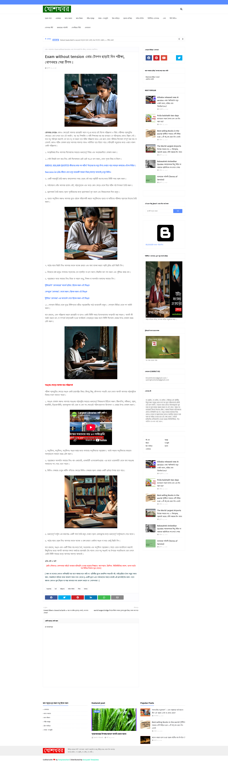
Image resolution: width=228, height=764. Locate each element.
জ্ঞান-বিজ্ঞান (47, 718)
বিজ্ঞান (147, 443)
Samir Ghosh (98, 737)
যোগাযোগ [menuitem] (88, 27)
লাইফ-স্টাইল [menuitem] (140, 18)
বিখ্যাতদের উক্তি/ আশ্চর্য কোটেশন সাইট (152, 78)
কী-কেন (148, 440)
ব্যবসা (166, 446)
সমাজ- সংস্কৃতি (48, 730)
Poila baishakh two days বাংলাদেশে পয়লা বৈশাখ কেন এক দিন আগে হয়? (168, 118)
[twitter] (179, 57)
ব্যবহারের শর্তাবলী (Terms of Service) (167, 178)
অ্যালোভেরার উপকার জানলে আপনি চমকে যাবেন (109, 733)
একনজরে (148, 449)
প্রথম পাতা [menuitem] (48, 18)
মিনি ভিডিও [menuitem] (173, 18)
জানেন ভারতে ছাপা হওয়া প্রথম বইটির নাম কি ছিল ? (168, 737)
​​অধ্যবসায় (51, 49)
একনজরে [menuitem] (58, 18)
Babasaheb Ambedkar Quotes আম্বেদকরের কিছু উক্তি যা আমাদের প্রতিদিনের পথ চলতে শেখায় (169, 164)
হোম (46, 49)
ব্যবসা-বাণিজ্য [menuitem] (127, 18)
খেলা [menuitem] (164, 18)
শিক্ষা (79, 589)
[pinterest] (156, 57)
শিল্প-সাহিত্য (149, 446)
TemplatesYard (64, 760)
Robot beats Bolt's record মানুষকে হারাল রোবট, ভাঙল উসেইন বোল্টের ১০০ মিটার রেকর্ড (87, 39)
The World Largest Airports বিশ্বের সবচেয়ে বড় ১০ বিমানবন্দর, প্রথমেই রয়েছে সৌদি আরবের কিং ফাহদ (169, 149)
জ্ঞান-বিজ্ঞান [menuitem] (79, 18)
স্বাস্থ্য (166, 440)
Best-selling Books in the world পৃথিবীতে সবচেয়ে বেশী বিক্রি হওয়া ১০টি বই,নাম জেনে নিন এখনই (168, 134)
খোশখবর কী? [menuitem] (49, 27)
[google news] (171, 57)
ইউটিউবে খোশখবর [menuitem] (153, 18)
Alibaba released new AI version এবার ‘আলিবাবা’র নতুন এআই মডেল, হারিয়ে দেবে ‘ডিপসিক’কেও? (168, 102)
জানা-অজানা (47, 713)
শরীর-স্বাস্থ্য (47, 722)
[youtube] (164, 57)
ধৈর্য (55, 589)
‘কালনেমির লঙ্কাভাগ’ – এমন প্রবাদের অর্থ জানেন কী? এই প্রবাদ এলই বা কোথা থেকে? (167, 711)
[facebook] (149, 57)
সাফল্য (85, 589)
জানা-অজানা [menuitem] (68, 18)
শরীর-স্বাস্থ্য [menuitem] (90, 18)
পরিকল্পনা (62, 589)
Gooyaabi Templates (91, 760)
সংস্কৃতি (167, 443)
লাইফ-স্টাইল (71, 589)
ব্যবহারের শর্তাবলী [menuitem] (62, 27)
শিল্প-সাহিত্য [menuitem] (115, 18)
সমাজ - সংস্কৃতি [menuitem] (103, 18)
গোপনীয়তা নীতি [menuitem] (76, 27)
